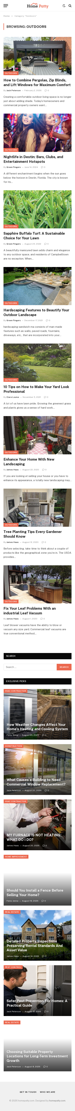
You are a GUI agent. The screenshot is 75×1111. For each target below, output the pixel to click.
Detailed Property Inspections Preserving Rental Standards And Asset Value (35, 945)
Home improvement (16, 857)
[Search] (70, 6)
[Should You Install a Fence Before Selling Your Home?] (38, 880)
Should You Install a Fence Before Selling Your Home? (35, 892)
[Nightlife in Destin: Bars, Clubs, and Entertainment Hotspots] (37, 133)
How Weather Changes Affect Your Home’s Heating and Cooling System (37, 727)
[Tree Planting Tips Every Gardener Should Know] (37, 508)
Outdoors (11, 73)
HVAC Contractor (15, 691)
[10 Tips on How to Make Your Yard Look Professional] (37, 363)
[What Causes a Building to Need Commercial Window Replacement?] (38, 769)
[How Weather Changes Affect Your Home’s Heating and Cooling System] (38, 714)
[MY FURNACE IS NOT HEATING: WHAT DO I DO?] (38, 824)
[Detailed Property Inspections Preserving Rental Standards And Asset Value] (38, 935)
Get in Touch (28, 1092)
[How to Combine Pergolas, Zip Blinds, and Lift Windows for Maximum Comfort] (37, 56)
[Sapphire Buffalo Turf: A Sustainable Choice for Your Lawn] (37, 209)
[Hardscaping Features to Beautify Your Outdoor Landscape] (37, 286)
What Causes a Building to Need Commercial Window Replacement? (36, 782)
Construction (13, 746)
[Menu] (5, 6)
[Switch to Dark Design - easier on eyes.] (64, 5)
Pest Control (13, 967)
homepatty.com (57, 1100)
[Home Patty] (37, 5)
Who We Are (47, 1092)
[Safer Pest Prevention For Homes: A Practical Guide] (38, 990)
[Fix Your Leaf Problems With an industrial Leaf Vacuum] (37, 584)
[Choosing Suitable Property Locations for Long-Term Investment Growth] (38, 1046)
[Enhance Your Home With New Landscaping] (37, 435)
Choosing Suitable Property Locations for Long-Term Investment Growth (37, 1056)
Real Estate (12, 912)
